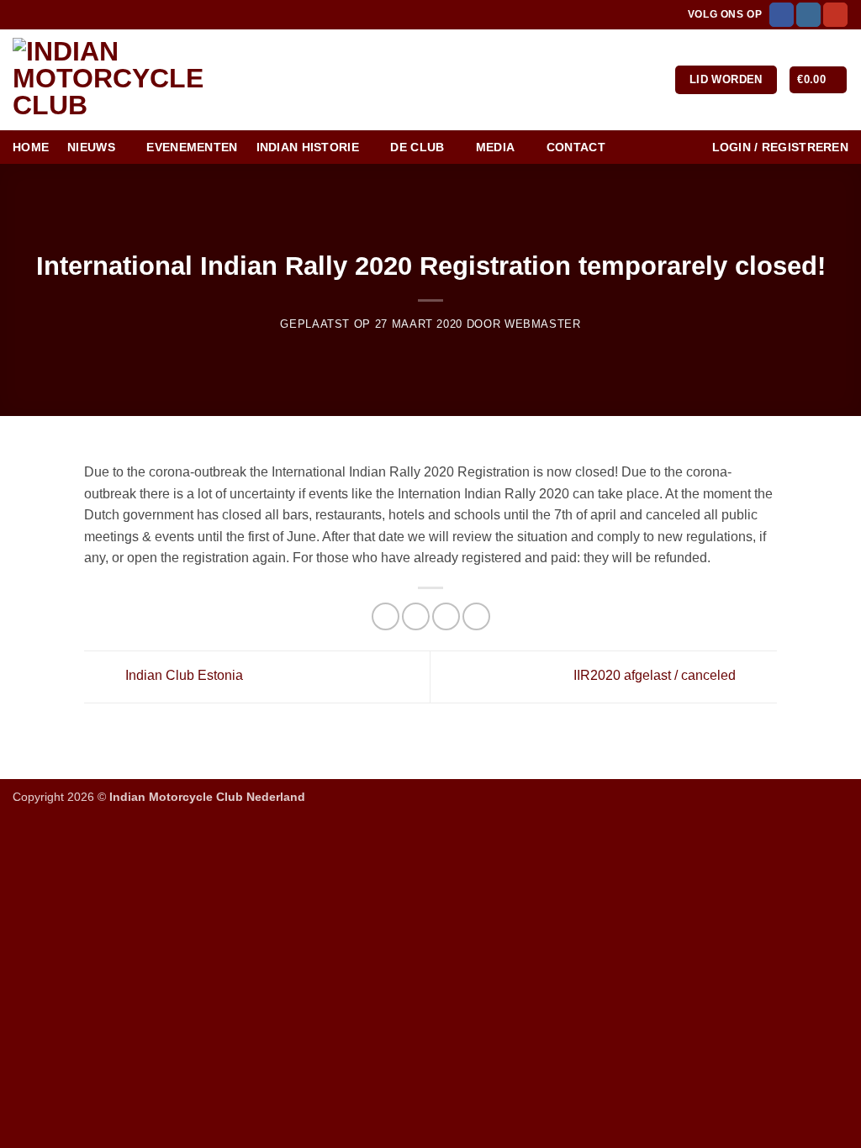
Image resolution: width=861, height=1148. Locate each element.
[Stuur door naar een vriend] (446, 616)
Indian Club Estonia (182, 675)
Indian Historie (307, 147)
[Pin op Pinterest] (476, 616)
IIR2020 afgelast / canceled (656, 675)
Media (495, 147)
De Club (417, 147)
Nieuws (91, 147)
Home (31, 147)
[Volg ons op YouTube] (835, 15)
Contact (576, 147)
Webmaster (542, 324)
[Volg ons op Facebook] (781, 15)
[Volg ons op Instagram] (808, 15)
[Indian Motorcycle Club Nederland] (139, 79)
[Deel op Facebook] (385, 616)
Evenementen (191, 147)
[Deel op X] (416, 616)
